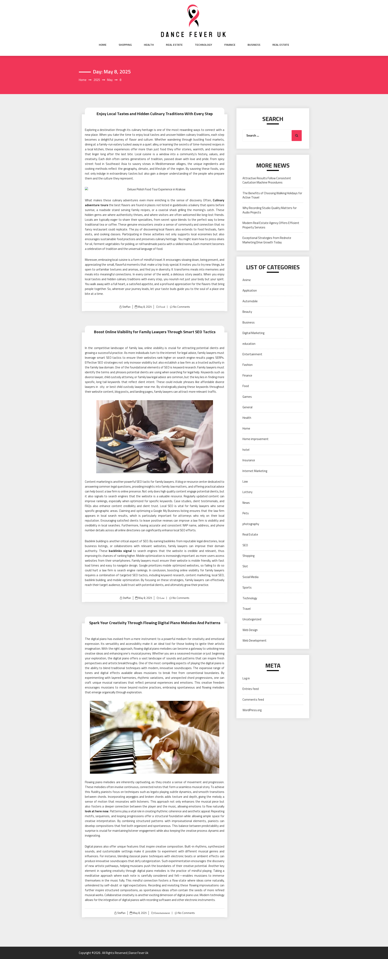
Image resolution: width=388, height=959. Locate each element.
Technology (203, 45)
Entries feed (250, 688)
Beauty (247, 311)
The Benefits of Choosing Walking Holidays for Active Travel (272, 195)
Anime (246, 280)
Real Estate (174, 45)
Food (162, 307)
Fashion (247, 364)
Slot (245, 566)
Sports (247, 587)
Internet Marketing (254, 471)
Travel (246, 608)
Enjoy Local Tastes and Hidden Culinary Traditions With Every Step (155, 113)
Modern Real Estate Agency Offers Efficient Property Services (270, 225)
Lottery (247, 492)
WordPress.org (251, 710)
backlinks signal (120, 550)
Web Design (250, 630)
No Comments (181, 307)
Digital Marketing (253, 333)
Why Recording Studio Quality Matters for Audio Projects (269, 210)
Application (249, 290)
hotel (245, 449)
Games (247, 396)
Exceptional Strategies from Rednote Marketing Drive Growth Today (266, 240)
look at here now (97, 811)
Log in (246, 678)
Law (161, 598)
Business (254, 45)
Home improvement (255, 439)
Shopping (125, 45)
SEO (245, 545)
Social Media (250, 577)
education (248, 343)
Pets (245, 513)
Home (102, 45)
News (246, 502)
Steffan (126, 307)
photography (250, 524)
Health (149, 45)
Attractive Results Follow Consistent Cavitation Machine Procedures (266, 180)
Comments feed (253, 699)
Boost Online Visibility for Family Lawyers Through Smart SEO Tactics (154, 332)
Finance (229, 45)
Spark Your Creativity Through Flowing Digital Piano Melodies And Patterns (154, 623)
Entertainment (162, 913)
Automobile (250, 301)
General (247, 407)
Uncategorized (251, 619)
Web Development (254, 640)
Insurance (248, 460)
